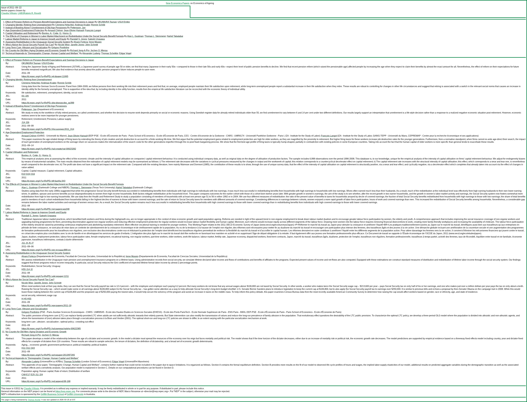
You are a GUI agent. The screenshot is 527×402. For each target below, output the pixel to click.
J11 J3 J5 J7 (28, 243)
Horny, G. (67, 33)
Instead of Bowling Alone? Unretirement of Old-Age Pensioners (36, 28)
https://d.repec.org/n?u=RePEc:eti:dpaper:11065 (45, 76)
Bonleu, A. (47, 33)
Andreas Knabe (82, 25)
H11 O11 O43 (28, 348)
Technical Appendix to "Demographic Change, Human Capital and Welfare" (42, 53)
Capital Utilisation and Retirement (21, 33)
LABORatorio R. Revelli (29, 13)
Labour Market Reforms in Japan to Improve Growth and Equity (35, 39)
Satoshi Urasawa (96, 39)
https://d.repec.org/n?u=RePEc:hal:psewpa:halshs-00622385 (51, 328)
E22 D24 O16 (28, 174)
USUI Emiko (124, 22)
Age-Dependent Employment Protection (24, 30)
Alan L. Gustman (135, 36)
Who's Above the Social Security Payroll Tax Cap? (29, 45)
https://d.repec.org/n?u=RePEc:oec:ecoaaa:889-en (46, 250)
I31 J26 (25, 96)
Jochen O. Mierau (99, 50)
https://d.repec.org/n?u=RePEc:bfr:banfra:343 (43, 181)
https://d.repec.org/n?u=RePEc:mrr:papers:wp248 (45, 209)
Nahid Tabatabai (175, 36)
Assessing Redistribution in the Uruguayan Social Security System (37, 42)
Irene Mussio (95, 42)
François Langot (93, 30)
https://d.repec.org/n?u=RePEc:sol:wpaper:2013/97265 (48, 355)
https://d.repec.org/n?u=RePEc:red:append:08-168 (46, 381)
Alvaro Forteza (81, 42)
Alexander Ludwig (91, 53)
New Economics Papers (177, 3)
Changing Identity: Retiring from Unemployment (28, 25)
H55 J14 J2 (27, 269)
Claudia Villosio (9, 13)
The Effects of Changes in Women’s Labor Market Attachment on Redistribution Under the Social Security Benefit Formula (64, 36)
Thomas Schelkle (109, 53)
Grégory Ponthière (60, 47)
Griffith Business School (52, 394)
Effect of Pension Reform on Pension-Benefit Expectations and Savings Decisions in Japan (49, 22)
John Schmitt (91, 45)
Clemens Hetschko (64, 25)
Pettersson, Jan (78, 28)
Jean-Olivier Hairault (74, 30)
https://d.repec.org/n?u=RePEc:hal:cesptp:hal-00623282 (49, 149)
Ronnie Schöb (98, 25)
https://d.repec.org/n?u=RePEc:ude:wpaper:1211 (45, 276)
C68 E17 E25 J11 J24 (32, 374)
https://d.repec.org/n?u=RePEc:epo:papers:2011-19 (46, 305)
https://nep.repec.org (65, 391)
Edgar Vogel (125, 53)
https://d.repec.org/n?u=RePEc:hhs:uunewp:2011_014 (48, 129)
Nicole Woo (63, 45)
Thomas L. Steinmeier (155, 36)
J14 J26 (25, 122)
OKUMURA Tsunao (107, 22)
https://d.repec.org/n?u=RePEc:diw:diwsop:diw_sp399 (48, 103)
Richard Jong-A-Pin (79, 50)
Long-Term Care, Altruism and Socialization (26, 47)
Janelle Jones (77, 45)
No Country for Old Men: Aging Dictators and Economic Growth (35, 50)
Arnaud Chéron (55, 30)
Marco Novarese (132, 391)
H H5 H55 (26, 299)
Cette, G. (57, 33)
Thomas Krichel (34, 400)
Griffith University (75, 394)
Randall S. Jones (78, 39)
